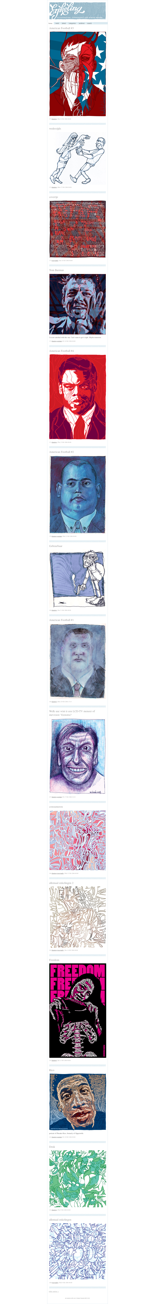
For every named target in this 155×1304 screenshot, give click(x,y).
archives (82, 23)
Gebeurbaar (55, 546)
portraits (59, 341)
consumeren (56, 806)
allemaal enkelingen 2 (61, 883)
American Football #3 (61, 28)
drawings (54, 119)
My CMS (77, 11)
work (57, 23)
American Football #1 (61, 620)
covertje (53, 197)
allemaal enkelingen (60, 1219)
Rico (51, 1070)
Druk (52, 1146)
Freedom (54, 960)
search (89, 23)
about (64, 23)
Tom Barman (56, 270)
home (50, 23)
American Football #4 (61, 351)
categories (72, 23)
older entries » (54, 1291)
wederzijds (55, 128)
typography (55, 260)
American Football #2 (61, 452)
